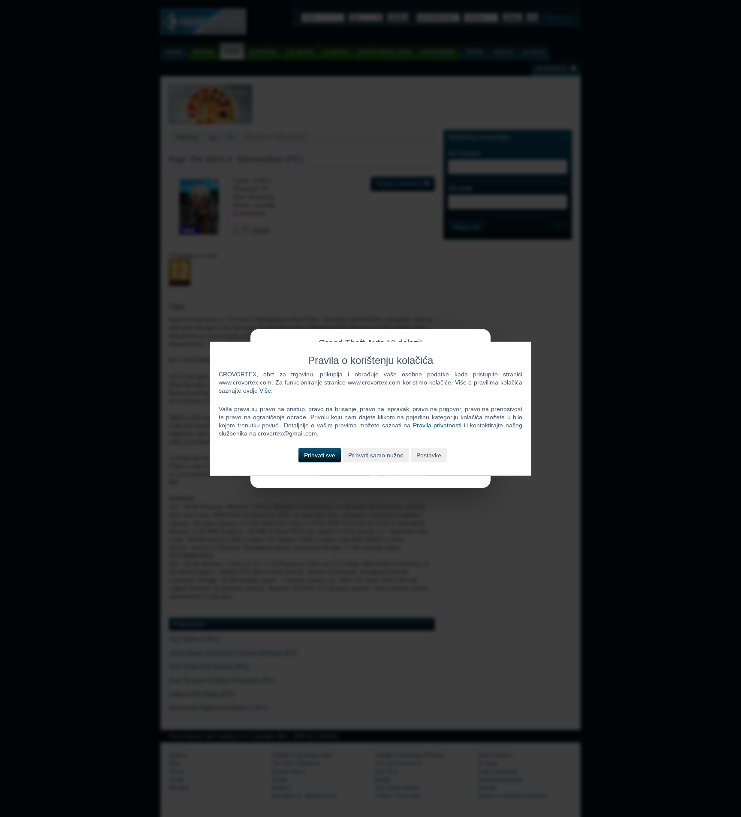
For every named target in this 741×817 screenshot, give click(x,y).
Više (265, 390)
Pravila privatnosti (437, 425)
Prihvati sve (319, 454)
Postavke (428, 454)
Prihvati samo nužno (376, 454)
